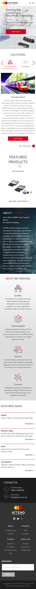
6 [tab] (18, 46)
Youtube (18, 511)
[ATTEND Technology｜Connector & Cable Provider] (10, 3)
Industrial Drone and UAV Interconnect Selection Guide (15, 443)
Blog (3, 439)
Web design (20, 578)
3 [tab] (13, 46)
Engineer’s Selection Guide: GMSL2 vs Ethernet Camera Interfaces (18, 458)
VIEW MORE (16, 34)
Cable (25, 523)
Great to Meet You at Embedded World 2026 (17, 410)
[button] (33, 63)
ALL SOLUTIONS (25, 139)
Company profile (10, 523)
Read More (18, 131)
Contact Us (10, 536)
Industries (10, 526)
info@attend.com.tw (19, 490)
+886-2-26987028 (17, 482)
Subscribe (8, 567)
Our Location (10, 539)
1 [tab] (10, 46)
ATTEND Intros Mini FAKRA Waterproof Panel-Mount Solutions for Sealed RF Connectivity (17, 427)
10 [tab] (24, 46)
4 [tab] (14, 46)
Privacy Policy (25, 539)
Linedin (14, 511)
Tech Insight (6, 454)
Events (4, 408)
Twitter (21, 511)
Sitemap (25, 536)
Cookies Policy (25, 542)
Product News (7, 423)
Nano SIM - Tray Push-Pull (18, 194)
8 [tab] (21, 46)
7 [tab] (19, 46)
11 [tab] (25, 46)
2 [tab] (11, 46)
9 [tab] (22, 46)
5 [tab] (16, 46)
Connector (25, 526)
